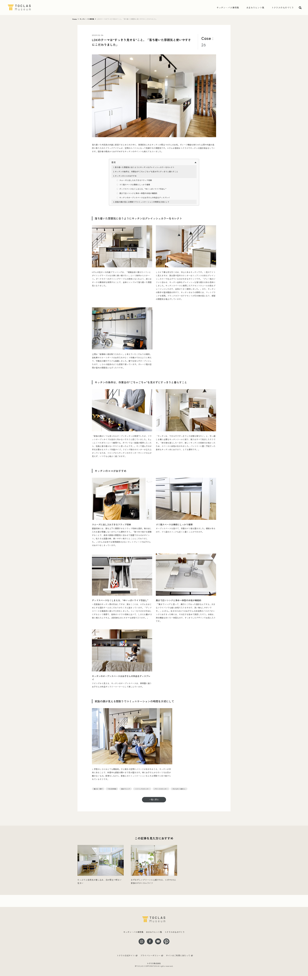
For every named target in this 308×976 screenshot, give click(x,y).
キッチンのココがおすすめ (126, 176)
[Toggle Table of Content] (154, 162)
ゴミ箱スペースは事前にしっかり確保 (134, 184)
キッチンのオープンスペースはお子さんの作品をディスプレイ (144, 197)
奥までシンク (125, 789)
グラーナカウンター (160, 789)
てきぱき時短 (112, 789)
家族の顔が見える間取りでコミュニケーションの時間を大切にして (142, 202)
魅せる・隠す (98, 789)
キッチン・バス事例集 (87, 19)
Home (74, 19)
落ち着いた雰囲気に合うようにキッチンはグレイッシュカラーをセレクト (144, 167)
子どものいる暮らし (179, 789)
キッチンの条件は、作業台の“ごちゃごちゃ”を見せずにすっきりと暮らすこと (146, 171)
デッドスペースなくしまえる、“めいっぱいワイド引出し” (142, 189)
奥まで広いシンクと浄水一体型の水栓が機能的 (138, 193)
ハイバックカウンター (142, 789)
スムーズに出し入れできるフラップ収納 (135, 180)
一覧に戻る (154, 799)
